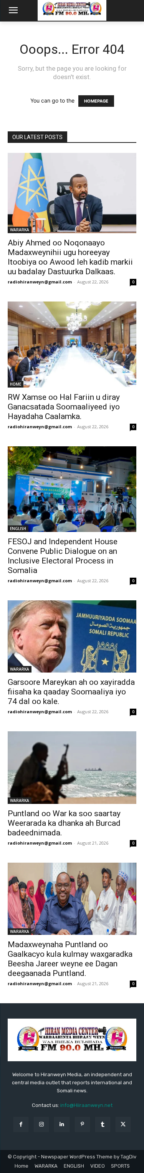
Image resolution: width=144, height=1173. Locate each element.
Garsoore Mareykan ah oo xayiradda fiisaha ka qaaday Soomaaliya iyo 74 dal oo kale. (71, 692)
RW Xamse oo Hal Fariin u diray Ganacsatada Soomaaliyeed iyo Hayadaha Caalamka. (64, 407)
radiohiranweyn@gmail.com (40, 282)
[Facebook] (20, 1124)
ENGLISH (18, 528)
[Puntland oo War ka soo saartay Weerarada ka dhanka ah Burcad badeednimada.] (72, 767)
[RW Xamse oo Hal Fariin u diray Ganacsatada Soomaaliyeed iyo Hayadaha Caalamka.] (72, 344)
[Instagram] (41, 1124)
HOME (15, 384)
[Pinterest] (82, 1124)
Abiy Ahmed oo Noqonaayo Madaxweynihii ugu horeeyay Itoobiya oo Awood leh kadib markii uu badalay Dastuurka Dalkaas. (70, 257)
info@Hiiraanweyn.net (86, 1105)
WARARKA (19, 229)
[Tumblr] (102, 1124)
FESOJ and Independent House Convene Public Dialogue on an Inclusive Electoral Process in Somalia (63, 556)
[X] (123, 1124)
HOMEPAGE (96, 101)
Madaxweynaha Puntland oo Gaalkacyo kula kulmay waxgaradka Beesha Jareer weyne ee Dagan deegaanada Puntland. (70, 959)
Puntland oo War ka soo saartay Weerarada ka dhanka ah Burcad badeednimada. (64, 823)
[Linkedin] (61, 1124)
